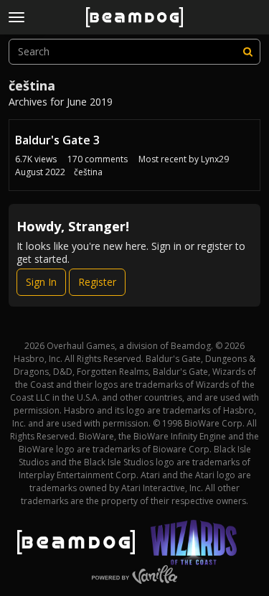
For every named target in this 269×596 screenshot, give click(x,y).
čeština (88, 172)
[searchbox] (134, 52)
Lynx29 (215, 159)
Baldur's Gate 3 (57, 140)
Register (97, 282)
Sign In (41, 282)
